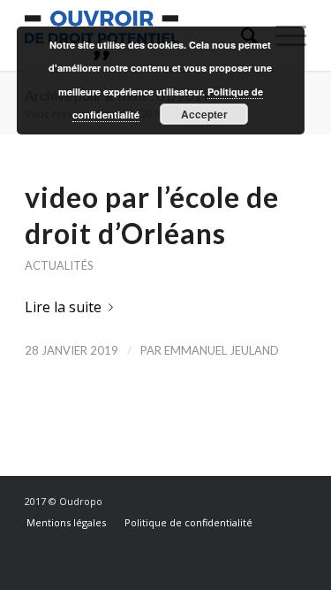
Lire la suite (63, 307)
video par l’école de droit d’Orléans (152, 215)
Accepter (204, 114)
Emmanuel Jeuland (221, 350)
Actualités (59, 265)
